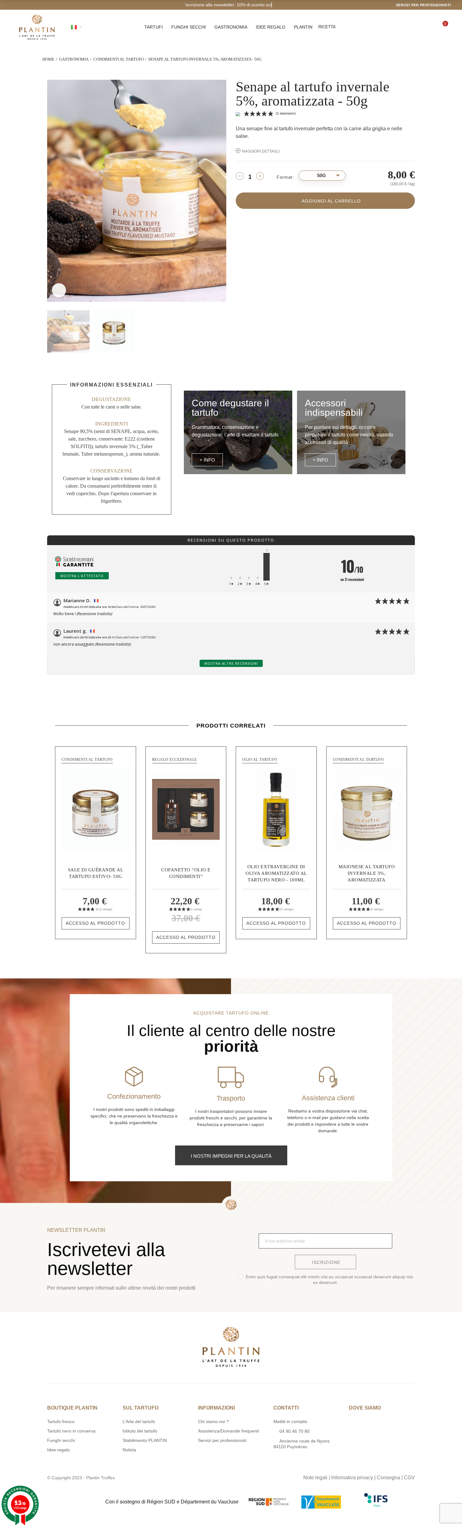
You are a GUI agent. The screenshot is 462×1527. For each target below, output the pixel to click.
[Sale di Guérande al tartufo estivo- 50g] (95, 809)
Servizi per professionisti (423, 5)
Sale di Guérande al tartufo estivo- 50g (96, 873)
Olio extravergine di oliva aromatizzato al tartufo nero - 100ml (276, 873)
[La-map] (211, 1476)
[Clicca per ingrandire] (59, 290)
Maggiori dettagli (261, 151)
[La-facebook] (237, 1476)
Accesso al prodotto (95, 923)
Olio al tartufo (260, 759)
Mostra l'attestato (82, 575)
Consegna (388, 1477)
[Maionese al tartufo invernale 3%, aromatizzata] (367, 809)
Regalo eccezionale (174, 759)
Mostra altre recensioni (231, 663)
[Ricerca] (399, 27)
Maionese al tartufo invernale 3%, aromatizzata (366, 873)
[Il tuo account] (421, 27)
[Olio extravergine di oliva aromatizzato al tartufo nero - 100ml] (276, 809)
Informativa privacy (352, 1477)
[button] (207, 459)
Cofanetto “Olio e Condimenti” (186, 873)
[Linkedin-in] (250, 1476)
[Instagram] (224, 1476)
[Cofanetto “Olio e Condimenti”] (186, 809)
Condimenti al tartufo (87, 759)
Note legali (315, 1477)
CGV (409, 1477)
